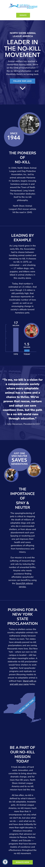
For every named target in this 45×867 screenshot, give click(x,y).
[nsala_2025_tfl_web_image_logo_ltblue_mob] (23, 3)
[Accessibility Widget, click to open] (5, 862)
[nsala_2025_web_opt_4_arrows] (23, 87)
